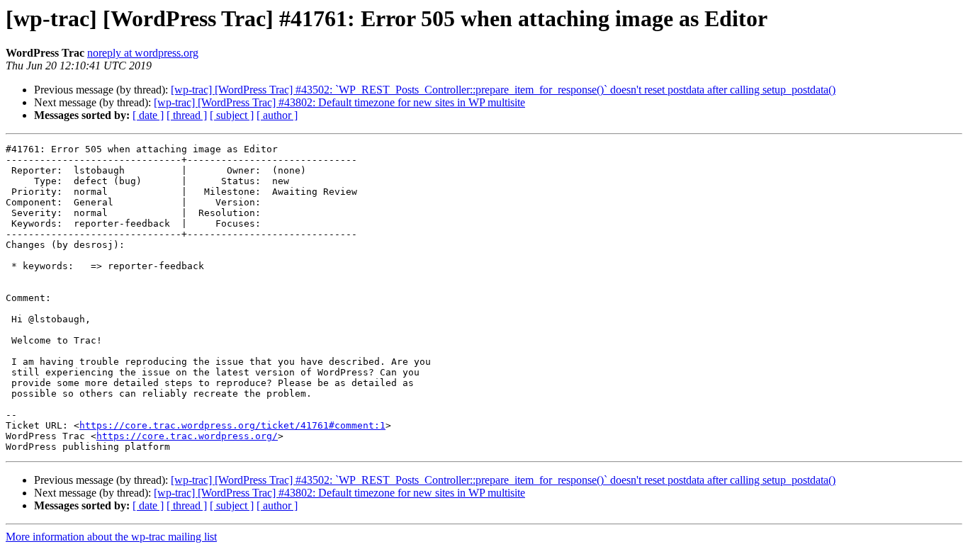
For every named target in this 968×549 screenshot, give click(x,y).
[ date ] (148, 115)
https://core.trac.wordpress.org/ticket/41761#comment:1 (232, 425)
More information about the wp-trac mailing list (111, 537)
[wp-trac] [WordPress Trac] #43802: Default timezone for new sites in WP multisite (339, 102)
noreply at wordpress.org (142, 53)
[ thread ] (187, 115)
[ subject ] (232, 115)
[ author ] (277, 115)
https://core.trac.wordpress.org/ (187, 436)
